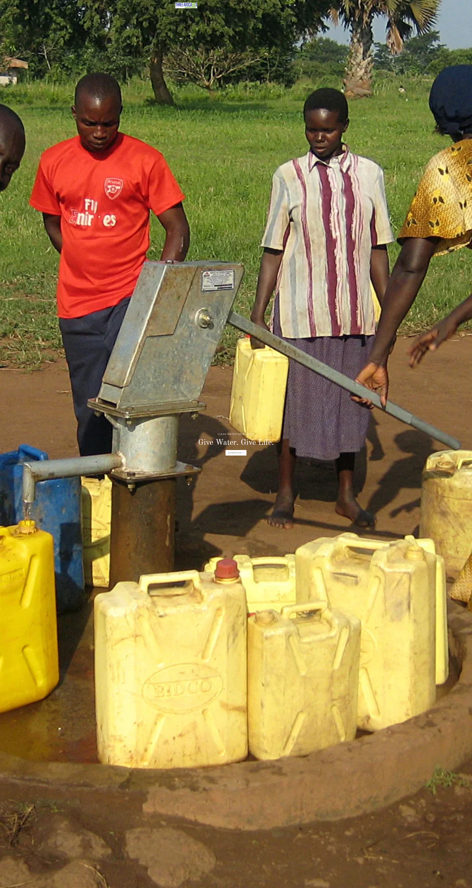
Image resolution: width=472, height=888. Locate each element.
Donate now (235, 453)
